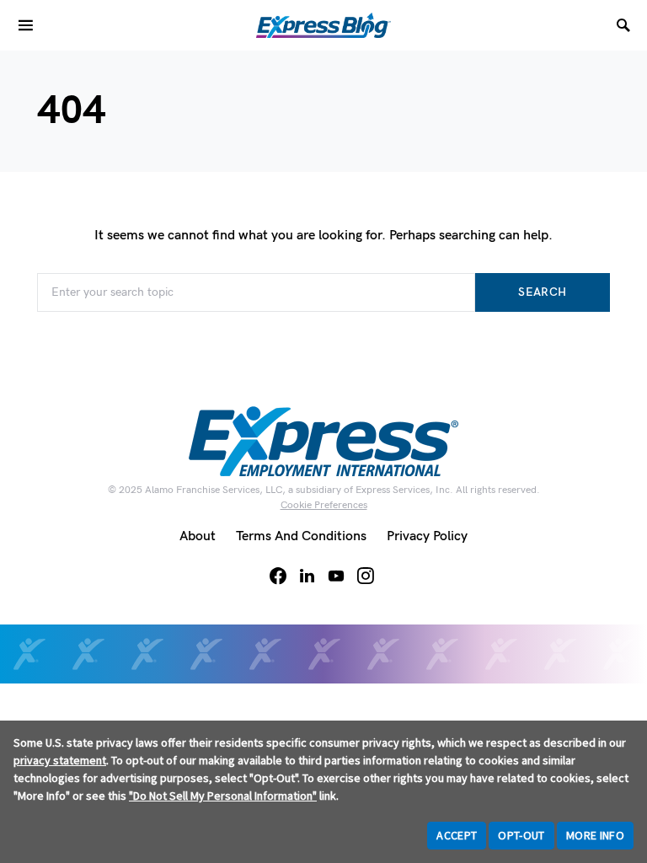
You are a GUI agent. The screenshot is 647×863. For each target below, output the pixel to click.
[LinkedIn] (307, 575)
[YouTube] (336, 575)
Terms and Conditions (301, 536)
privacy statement (59, 760)
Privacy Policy (427, 536)
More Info (595, 835)
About (197, 536)
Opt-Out (521, 835)
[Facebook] (278, 575)
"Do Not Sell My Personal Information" (223, 795)
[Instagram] (365, 575)
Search (542, 292)
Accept (456, 835)
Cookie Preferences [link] (324, 505)
